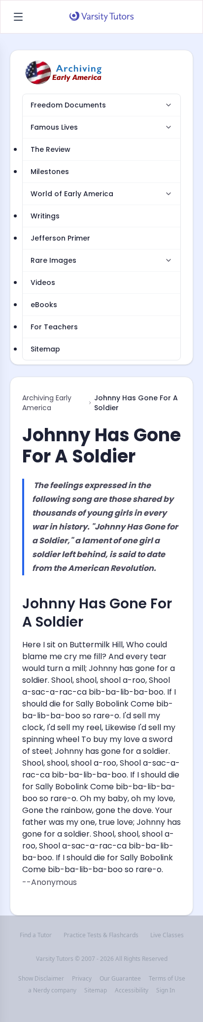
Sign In (165, 990)
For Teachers (54, 327)
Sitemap (45, 349)
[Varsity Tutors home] (101, 16)
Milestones (50, 171)
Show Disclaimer (41, 979)
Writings (45, 216)
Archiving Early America (46, 403)
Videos (43, 282)
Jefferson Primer (60, 238)
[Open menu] (18, 17)
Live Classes (167, 935)
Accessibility (131, 990)
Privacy (82, 979)
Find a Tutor (36, 935)
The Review (50, 149)
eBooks (44, 305)
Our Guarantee (120, 979)
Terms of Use (167, 979)
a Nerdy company (52, 990)
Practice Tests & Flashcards (101, 935)
